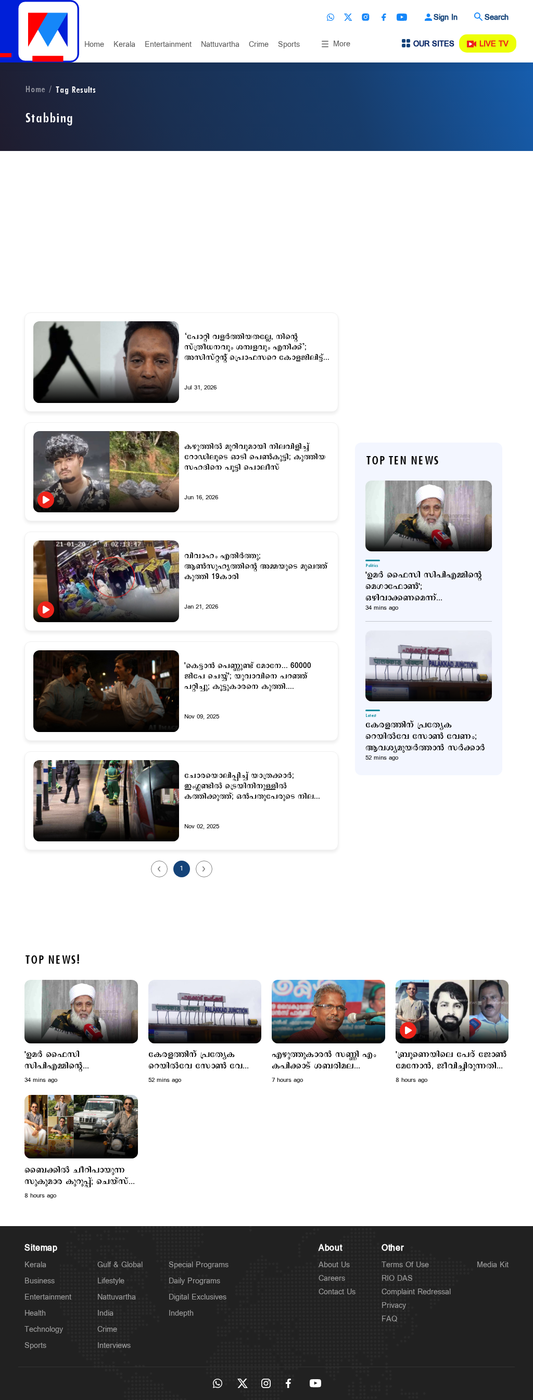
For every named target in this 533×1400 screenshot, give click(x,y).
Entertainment (168, 44)
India (105, 1313)
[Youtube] (402, 17)
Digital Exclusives (197, 1297)
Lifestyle (110, 1281)
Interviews (114, 1345)
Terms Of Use (405, 1264)
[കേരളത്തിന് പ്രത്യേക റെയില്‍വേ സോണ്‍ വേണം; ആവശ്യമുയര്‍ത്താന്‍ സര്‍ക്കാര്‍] (428, 665)
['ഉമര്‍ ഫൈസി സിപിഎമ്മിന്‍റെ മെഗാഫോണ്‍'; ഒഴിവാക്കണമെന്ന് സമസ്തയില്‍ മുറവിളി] (428, 516)
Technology (43, 1329)
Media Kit (493, 1264)
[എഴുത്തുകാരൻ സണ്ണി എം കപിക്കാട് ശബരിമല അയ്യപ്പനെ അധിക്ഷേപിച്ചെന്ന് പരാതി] (328, 1011)
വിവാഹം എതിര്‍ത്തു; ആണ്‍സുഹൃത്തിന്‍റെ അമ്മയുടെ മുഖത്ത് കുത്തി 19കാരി (255, 566)
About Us (334, 1264)
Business (39, 1281)
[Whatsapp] (330, 17)
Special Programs (199, 1264)
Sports (289, 44)
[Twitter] (348, 17)
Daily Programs (194, 1281)
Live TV (494, 44)
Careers (332, 1278)
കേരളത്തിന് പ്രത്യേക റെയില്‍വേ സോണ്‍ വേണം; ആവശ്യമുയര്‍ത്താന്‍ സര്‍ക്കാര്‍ (425, 737)
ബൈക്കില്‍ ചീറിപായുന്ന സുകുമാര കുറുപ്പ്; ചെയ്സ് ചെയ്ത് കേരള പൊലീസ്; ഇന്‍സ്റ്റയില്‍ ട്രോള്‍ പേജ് (76, 1176)
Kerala (124, 44)
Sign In (446, 17)
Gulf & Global (120, 1264)
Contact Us (337, 1292)
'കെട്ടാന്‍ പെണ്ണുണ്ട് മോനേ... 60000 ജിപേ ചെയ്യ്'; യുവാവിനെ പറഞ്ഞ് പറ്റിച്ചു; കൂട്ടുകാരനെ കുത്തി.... (247, 676)
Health (35, 1313)
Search (497, 17)
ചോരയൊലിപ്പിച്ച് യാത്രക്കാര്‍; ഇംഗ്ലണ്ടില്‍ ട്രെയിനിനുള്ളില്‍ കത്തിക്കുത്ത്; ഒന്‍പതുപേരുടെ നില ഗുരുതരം (249, 786)
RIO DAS (397, 1278)
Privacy (394, 1305)
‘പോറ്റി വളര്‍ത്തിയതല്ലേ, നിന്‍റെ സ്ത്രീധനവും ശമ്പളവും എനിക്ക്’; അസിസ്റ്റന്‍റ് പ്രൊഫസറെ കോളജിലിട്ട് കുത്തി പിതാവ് (253, 347)
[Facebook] (383, 17)
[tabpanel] (81, 1032)
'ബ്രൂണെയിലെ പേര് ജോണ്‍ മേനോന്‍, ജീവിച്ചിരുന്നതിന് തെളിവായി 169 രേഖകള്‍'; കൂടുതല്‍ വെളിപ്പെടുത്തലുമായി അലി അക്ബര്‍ (451, 1060)
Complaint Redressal (416, 1292)
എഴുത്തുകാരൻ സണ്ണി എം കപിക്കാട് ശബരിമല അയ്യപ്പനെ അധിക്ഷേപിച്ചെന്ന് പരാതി (324, 1060)
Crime (259, 44)
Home (94, 44)
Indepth (181, 1313)
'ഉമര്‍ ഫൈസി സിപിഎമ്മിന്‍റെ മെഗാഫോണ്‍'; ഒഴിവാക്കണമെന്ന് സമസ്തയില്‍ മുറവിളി (423, 587)
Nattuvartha (220, 44)
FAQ (389, 1319)
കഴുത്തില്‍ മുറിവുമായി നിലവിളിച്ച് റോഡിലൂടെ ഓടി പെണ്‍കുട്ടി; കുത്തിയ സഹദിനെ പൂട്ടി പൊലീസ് (255, 457)
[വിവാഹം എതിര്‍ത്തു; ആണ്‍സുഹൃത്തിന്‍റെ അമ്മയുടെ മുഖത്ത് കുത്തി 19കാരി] (106, 581)
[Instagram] (366, 17)
